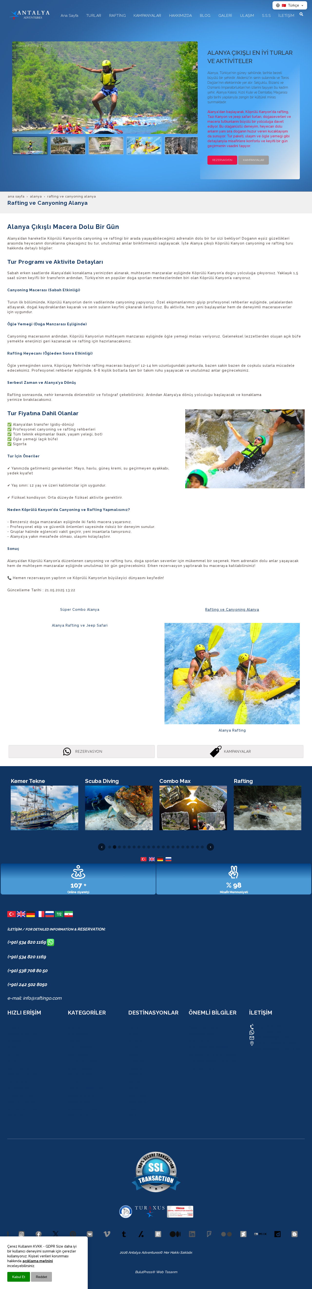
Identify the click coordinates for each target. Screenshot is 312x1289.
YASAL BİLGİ (199, 1041)
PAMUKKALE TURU (83, 1109)
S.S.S (11, 1061)
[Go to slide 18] (192, 847)
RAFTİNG (75, 1027)
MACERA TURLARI (22, 1075)
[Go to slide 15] (177, 847)
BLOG (11, 1048)
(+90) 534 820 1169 (27, 942)
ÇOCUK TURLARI (21, 1102)
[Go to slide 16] (182, 847)
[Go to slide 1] (109, 847)
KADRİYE (135, 1041)
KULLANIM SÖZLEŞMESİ (208, 1048)
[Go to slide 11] (158, 847)
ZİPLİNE (74, 1041)
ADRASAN (136, 1061)
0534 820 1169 (268, 1026)
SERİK (133, 1109)
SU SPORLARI (18, 1089)
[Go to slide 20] (202, 847)
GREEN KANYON (81, 1095)
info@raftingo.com (272, 1037)
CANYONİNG (78, 1034)
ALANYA (134, 1048)
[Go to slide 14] (173, 847)
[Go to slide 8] (143, 847)
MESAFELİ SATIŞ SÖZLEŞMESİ (213, 1054)
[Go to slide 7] (138, 847)
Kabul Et (18, 1277)
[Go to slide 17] (187, 847)
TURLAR (14, 1027)
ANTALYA (135, 1027)
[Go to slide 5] (129, 847)
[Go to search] (301, 14)
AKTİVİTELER (18, 1082)
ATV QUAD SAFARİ (83, 1061)
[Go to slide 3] (119, 847)
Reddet (41, 1277)
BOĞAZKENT (138, 1095)
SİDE (132, 1116)
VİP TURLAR (78, 1116)
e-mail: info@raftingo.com (34, 998)
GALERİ (13, 1054)
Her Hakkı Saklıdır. (178, 1252)
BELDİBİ (134, 1082)
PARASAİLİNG (79, 1102)
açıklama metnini (37, 1261)
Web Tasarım (166, 1272)
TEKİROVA (136, 1068)
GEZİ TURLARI (18, 1068)
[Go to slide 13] (168, 847)
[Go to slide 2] (114, 847)
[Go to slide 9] (148, 847)
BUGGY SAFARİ (80, 1068)
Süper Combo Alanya (79, 610)
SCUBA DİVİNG (80, 1075)
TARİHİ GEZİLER (20, 1095)
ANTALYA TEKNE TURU (86, 1089)
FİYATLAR (15, 1116)
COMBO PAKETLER (22, 1034)
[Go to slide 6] (134, 847)
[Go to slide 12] (163, 847)
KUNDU (134, 1034)
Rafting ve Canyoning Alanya (232, 610)
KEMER (133, 1054)
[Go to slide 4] (124, 847)
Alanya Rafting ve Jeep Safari (80, 625)
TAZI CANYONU (80, 1048)
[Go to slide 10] (153, 847)
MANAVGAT (137, 1102)
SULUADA (76, 1082)
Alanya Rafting (232, 730)
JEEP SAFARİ (78, 1054)
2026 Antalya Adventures (140, 1252)
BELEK (133, 1089)
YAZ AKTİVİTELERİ (22, 1109)
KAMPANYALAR (19, 1041)
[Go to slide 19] (197, 847)
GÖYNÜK (135, 1075)
